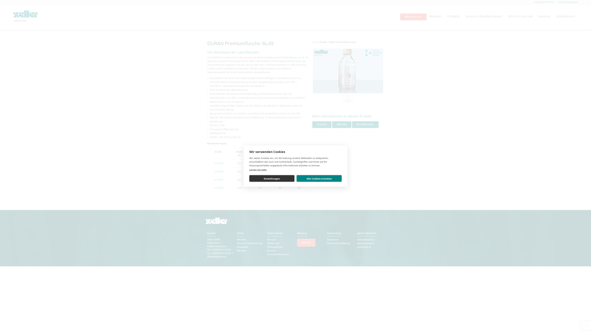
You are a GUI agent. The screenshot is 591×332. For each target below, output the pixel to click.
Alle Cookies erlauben (319, 178)
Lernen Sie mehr (258, 169)
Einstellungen (272, 178)
